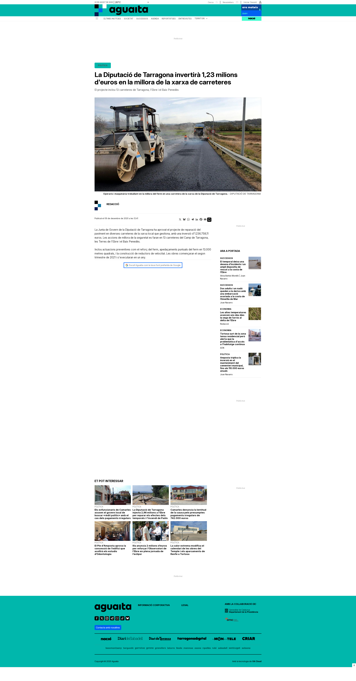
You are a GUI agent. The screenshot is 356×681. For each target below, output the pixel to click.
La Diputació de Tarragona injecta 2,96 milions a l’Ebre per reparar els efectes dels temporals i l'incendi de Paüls (150, 514)
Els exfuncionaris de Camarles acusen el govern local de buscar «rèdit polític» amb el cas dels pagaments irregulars (113, 514)
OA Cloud (256, 661)
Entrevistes (185, 19)
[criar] (248, 639)
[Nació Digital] (122, 11)
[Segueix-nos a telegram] (112, 619)
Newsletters (228, 2)
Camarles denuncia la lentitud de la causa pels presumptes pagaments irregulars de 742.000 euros (188, 514)
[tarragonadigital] (191, 639)
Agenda (155, 19)
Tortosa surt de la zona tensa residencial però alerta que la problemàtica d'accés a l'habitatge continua (233, 339)
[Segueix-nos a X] (102, 619)
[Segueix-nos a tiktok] (122, 619)
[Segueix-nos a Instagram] (107, 619)
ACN (222, 348)
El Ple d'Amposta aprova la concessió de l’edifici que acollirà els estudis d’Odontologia (110, 549)
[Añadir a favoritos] (209, 220)
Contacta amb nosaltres (108, 627)
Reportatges (169, 19)
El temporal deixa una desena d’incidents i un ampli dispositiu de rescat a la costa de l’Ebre (233, 267)
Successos (142, 19)
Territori (201, 18)
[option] (178, 146)
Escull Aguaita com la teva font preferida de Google (155, 265)
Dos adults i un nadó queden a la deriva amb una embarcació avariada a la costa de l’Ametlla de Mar (233, 293)
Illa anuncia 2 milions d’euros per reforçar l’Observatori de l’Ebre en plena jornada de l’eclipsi (150, 549)
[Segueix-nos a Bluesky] (127, 619)
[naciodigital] (106, 639)
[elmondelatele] (224, 639)
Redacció (224, 324)
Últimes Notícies (112, 19)
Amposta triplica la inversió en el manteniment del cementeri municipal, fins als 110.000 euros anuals (232, 364)
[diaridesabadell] (130, 639)
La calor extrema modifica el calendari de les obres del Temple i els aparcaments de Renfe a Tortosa (187, 549)
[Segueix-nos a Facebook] (97, 619)
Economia (225, 309)
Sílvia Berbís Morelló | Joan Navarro (232, 277)
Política (102, 65)
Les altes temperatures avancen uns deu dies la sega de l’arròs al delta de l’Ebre (233, 316)
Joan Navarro (226, 302)
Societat (128, 19)
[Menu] (97, 18)
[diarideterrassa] (160, 639)
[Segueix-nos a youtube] (117, 619)
